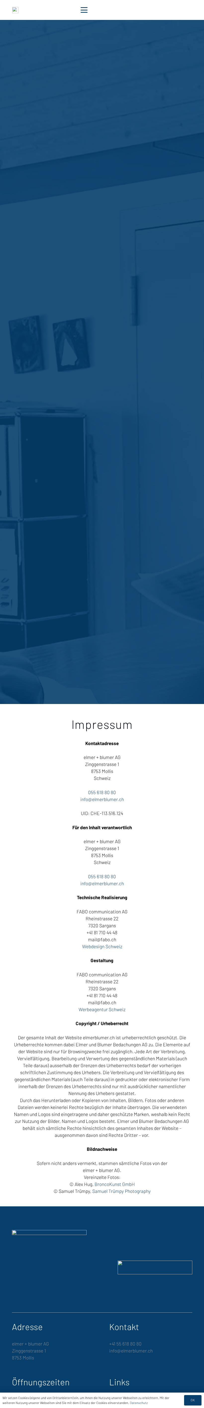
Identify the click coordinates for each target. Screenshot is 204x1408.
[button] (84, 9)
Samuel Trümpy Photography (121, 1191)
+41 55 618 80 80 (125, 1344)
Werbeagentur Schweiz (102, 1009)
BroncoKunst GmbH (115, 1184)
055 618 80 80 (102, 792)
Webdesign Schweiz (102, 946)
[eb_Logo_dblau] (15, 10)
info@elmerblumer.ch (102, 799)
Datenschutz (139, 1403)
